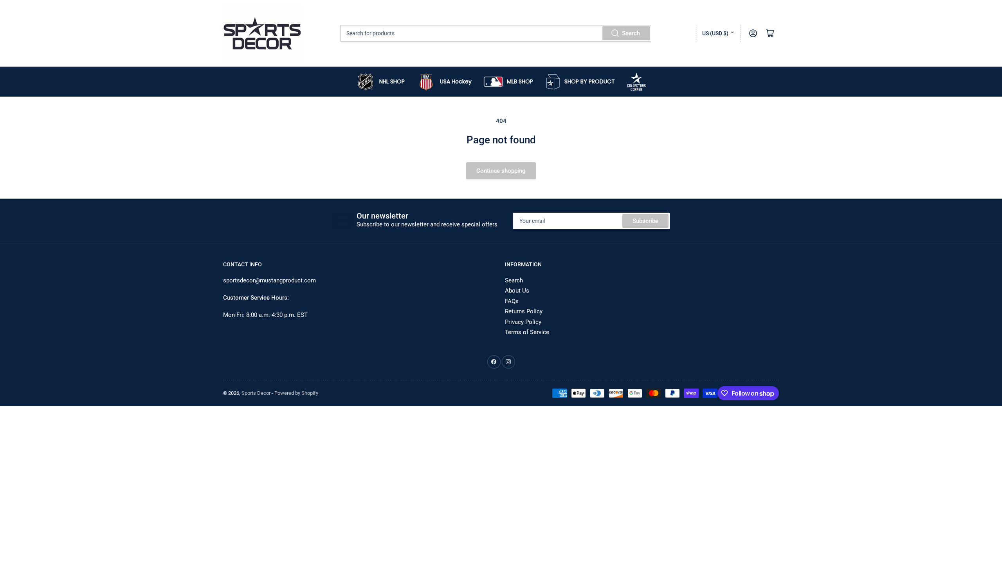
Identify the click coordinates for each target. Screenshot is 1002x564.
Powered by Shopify (296, 393)
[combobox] (496, 33)
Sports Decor (255, 393)
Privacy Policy (523, 321)
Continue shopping (501, 170)
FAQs (512, 301)
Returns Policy (523, 311)
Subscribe (645, 220)
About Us (517, 290)
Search (631, 33)
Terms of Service (527, 332)
